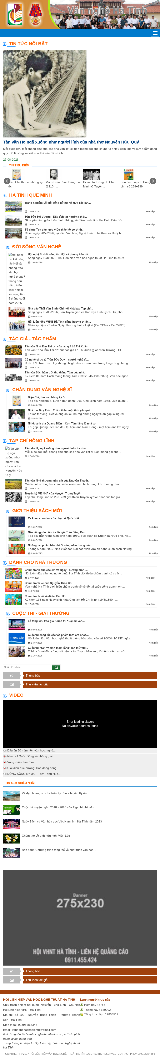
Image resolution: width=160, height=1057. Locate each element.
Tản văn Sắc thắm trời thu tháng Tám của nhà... (55, 372)
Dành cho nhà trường (38, 562)
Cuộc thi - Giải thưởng (41, 613)
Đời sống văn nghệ (36, 246)
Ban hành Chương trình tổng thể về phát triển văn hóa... (59, 849)
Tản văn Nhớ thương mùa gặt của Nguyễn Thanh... (57, 480)
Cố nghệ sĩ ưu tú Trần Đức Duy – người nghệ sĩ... (57, 359)
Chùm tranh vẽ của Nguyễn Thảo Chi (48, 583)
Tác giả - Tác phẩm (32, 338)
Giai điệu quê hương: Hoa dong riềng (31, 768)
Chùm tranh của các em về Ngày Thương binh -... (57, 570)
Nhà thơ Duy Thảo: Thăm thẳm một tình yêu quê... (60, 410)
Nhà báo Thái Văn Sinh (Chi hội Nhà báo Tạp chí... (60, 308)
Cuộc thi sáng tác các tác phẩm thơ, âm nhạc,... (59, 634)
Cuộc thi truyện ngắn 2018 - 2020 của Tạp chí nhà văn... (59, 807)
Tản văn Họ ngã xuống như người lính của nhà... (56, 448)
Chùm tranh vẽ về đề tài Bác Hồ (45, 596)
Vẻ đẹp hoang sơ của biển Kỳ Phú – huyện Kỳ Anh (55, 793)
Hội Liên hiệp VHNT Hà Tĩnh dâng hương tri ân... (59, 321)
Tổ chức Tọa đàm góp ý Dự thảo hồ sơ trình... (54, 229)
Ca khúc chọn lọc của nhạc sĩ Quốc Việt (54, 518)
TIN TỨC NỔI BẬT (28, 43)
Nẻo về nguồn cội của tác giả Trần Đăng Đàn (56, 532)
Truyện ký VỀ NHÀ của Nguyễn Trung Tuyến (53, 493)
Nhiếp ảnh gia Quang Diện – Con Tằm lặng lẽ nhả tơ (61, 423)
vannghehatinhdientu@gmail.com (34, 1029)
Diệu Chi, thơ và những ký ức (47, 397)
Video (16, 695)
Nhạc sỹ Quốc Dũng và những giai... (31, 756)
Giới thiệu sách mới (37, 510)
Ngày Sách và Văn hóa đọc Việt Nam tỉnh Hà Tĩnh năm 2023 (62, 821)
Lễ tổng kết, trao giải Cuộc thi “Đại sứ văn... (56, 621)
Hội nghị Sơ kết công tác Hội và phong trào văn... (60, 254)
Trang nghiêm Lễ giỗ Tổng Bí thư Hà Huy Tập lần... (58, 202)
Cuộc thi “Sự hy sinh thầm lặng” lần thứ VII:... (58, 647)
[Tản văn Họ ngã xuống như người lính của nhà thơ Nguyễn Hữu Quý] (80, 93)
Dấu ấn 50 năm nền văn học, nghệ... (31, 750)
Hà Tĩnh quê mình (30, 195)
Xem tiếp (150, 211)
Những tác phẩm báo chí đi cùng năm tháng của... (60, 545)
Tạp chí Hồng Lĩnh (31, 440)
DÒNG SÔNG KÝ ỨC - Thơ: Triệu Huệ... (34, 773)
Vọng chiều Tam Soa (21, 762)
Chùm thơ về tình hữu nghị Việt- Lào (46, 835)
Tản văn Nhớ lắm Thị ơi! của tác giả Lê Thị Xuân (56, 346)
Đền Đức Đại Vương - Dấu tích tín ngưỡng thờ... (56, 216)
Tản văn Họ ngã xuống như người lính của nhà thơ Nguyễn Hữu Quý (71, 142)
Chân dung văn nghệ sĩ (42, 389)
